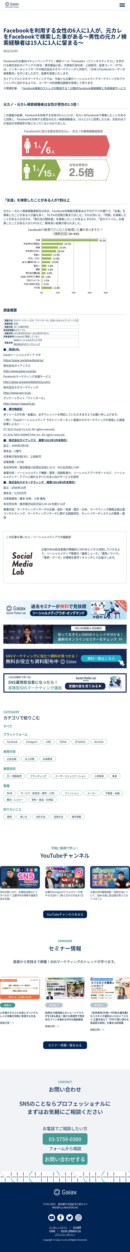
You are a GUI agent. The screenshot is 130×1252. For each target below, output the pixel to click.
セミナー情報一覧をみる (65, 1045)
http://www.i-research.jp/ (19, 403)
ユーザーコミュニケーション (70, 776)
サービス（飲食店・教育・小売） (38, 793)
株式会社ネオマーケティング (27, 344)
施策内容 (9, 751)
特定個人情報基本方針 (71, 1231)
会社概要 (77, 1227)
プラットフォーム (15, 734)
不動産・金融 (112, 793)
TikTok (63, 741)
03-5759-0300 (65, 1139)
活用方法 (58, 816)
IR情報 (52, 1231)
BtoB (9, 793)
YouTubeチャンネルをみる (65, 914)
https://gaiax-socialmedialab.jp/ (23, 360)
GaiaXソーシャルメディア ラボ (28, 339)
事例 (9, 816)
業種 (6, 785)
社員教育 (47, 759)
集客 (114, 776)
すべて (7, 726)
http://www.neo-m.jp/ (17, 393)
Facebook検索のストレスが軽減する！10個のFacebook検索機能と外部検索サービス (74, 88)
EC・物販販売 (14, 776)
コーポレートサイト (58, 1227)
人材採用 (99, 776)
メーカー (92, 793)
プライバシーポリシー (65, 1234)
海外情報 (76, 816)
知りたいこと (12, 809)
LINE (48, 741)
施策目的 (9, 768)
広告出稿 (11, 759)
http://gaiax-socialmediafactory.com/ (26, 382)
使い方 (23, 816)
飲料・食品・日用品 (42, 799)
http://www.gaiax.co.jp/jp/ (19, 371)
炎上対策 (29, 759)
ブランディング (38, 776)
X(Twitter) (80, 741)
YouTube (99, 741)
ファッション (72, 793)
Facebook (12, 741)
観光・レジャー (15, 799)
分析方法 (40, 816)
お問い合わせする (65, 1159)
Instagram (31, 741)
